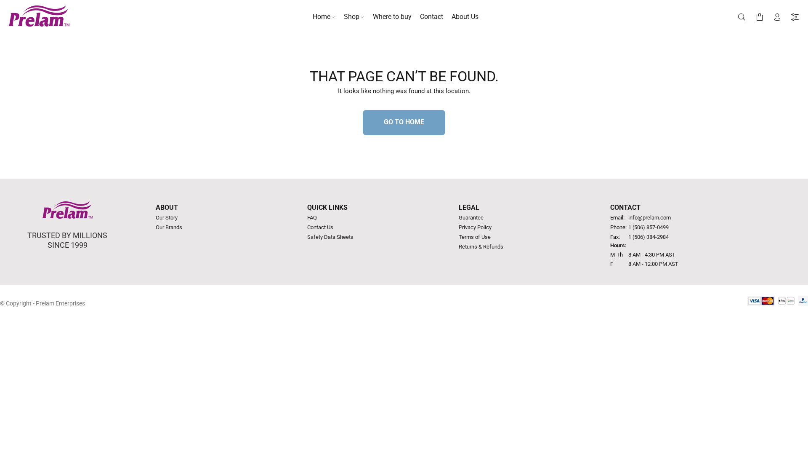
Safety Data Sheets (330, 237)
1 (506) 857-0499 (648, 227)
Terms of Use (475, 237)
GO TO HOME (404, 122)
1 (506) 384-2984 (648, 237)
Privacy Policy (475, 227)
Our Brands (169, 227)
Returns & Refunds (481, 247)
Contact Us (320, 227)
